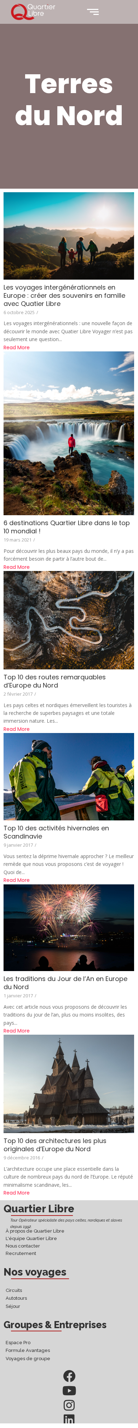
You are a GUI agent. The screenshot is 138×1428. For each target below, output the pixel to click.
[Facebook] (69, 1376)
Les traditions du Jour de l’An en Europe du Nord (65, 983)
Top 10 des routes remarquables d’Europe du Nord (55, 681)
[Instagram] (69, 1405)
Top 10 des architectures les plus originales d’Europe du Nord (55, 1145)
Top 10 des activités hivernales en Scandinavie (56, 832)
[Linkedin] (69, 1419)
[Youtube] (69, 1390)
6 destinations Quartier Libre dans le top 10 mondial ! (67, 527)
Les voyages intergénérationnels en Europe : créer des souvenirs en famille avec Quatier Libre (64, 295)
